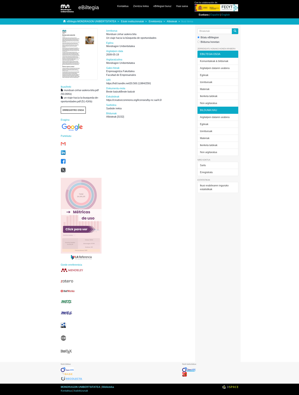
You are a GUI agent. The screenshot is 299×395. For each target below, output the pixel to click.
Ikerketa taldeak (208, 96)
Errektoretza (155, 21)
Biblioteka (108, 387)
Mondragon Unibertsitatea (120, 46)
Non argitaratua (208, 103)
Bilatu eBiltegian (210, 37)
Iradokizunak (81, 390)
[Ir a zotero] (81, 281)
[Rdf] (81, 325)
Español (215, 14)
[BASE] (119, 374)
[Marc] (81, 338)
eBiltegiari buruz (162, 6)
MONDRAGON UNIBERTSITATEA (80, 387)
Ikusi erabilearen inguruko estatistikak (214, 187)
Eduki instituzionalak (132, 21)
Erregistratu (206, 172)
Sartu (203, 165)
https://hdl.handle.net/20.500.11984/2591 (128, 83)
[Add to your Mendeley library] (81, 270)
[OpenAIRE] (119, 369)
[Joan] (235, 31)
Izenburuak (206, 82)
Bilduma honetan (210, 42)
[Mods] (81, 313)
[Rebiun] (210, 374)
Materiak (204, 89)
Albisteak (172, 21)
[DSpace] (230, 387)
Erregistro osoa (73, 110)
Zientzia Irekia (141, 6)
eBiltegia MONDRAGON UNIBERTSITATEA (91, 21)
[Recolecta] (119, 379)
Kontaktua (122, 6)
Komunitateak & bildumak (214, 61)
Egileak (204, 75)
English (225, 14)
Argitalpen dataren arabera (215, 68)
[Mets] (81, 302)
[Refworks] (81, 291)
